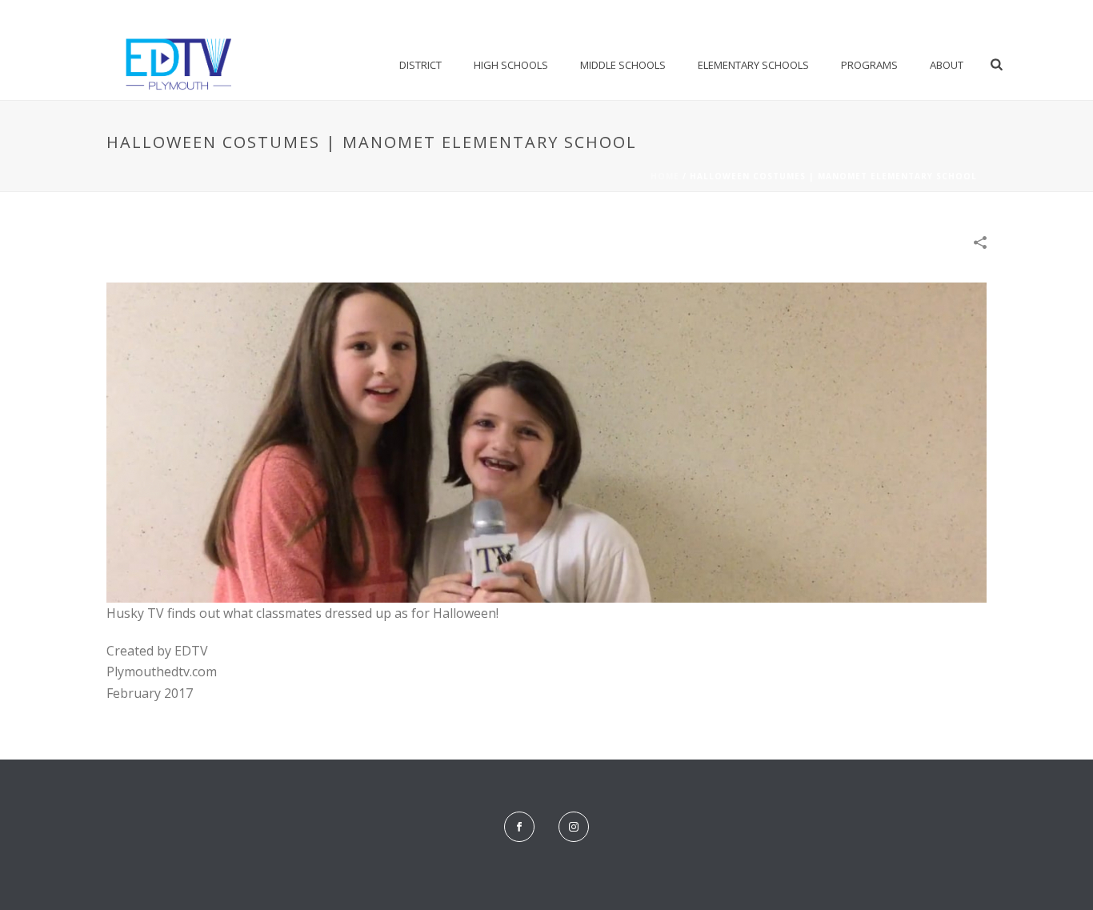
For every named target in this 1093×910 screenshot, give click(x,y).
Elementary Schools (753, 65)
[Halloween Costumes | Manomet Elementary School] (546, 441)
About (946, 65)
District (420, 65)
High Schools (511, 65)
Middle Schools (623, 65)
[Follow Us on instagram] (574, 827)
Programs (869, 65)
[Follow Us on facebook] (519, 827)
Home (665, 176)
